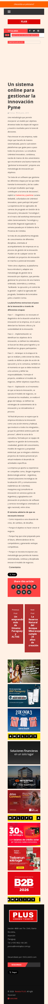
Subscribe (13, 998)
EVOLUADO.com (29, 957)
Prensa (12, 113)
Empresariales (16, 42)
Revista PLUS (20, 991)
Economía (27, 35)
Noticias (16, 35)
